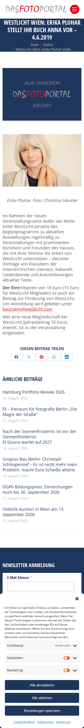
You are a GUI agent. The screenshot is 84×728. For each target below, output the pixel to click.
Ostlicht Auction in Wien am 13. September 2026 (33, 512)
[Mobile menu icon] (74, 9)
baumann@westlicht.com (27, 309)
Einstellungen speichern (42, 711)
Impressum (63, 722)
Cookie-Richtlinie (24, 722)
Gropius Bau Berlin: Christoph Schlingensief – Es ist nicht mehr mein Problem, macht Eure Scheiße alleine (40, 464)
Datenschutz (45, 722)
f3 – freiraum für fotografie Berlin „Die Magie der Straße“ (40, 411)
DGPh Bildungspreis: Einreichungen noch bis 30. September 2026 (38, 489)
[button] (77, 598)
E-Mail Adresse (19, 577)
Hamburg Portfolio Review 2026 (34, 392)
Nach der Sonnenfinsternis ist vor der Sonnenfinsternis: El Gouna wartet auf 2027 (39, 437)
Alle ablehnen (42, 698)
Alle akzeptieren (42, 685)
